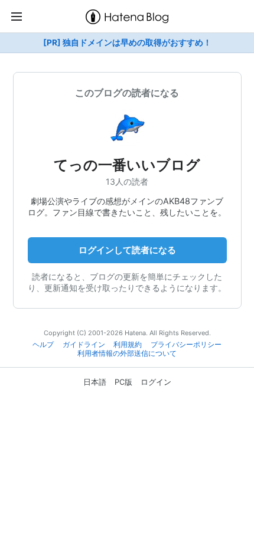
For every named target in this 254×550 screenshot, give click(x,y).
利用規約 (127, 345)
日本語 (94, 382)
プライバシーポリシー (186, 345)
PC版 (123, 382)
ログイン (156, 382)
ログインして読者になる (127, 250)
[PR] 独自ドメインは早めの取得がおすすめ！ (127, 42)
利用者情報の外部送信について (127, 353)
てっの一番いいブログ (127, 164)
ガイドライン (84, 345)
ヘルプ (43, 345)
